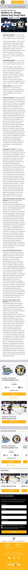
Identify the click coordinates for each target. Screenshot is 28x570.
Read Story (14, 421)
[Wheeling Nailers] (3, 2)
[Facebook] (9, 558)
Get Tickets (17, 2)
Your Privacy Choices (7, 554)
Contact (8, 552)
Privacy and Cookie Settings (19, 554)
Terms (20, 552)
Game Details (14, 397)
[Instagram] (14, 558)
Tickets (15, 394)
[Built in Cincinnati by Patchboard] (14, 564)
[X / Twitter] (19, 558)
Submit (14, 532)
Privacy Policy (14, 552)
